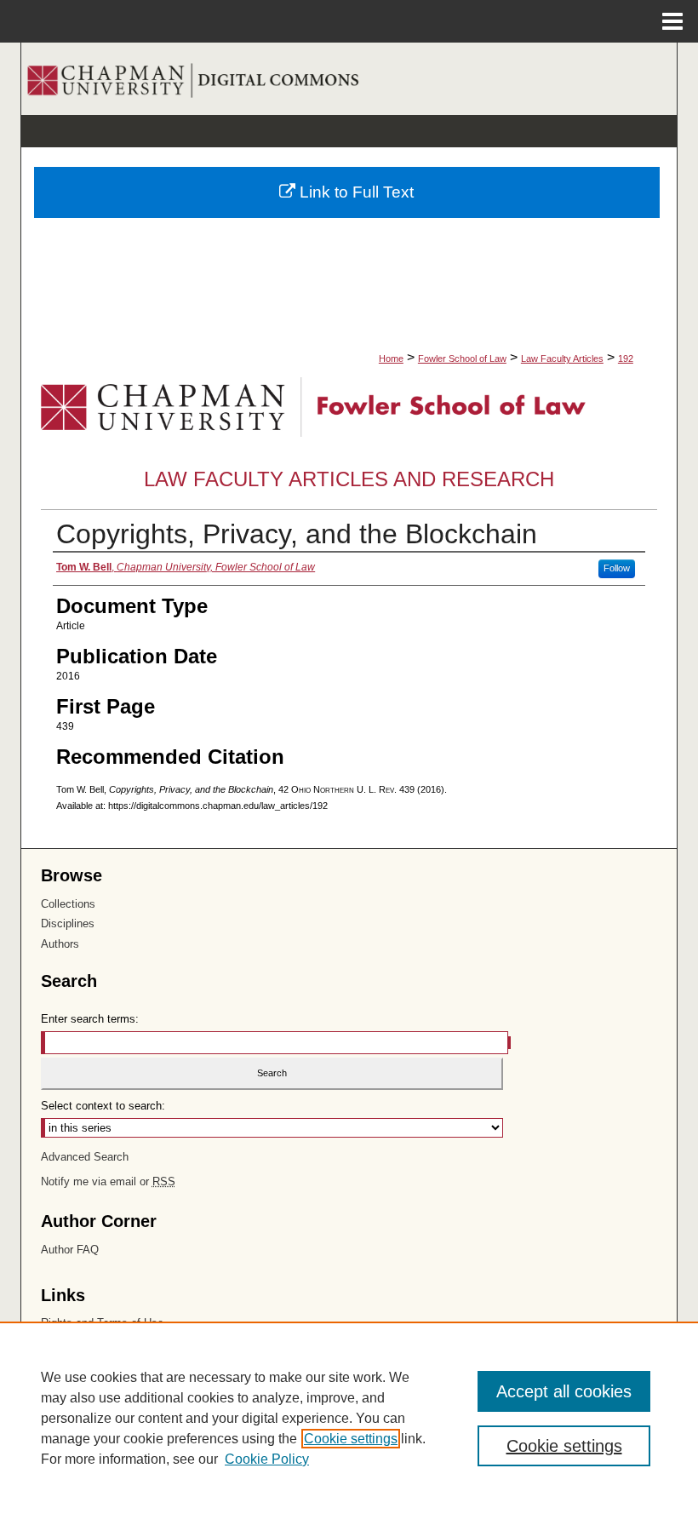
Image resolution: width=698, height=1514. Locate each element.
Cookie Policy (267, 1459)
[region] (349, 1418)
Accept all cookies (564, 1391)
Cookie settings (351, 1438)
